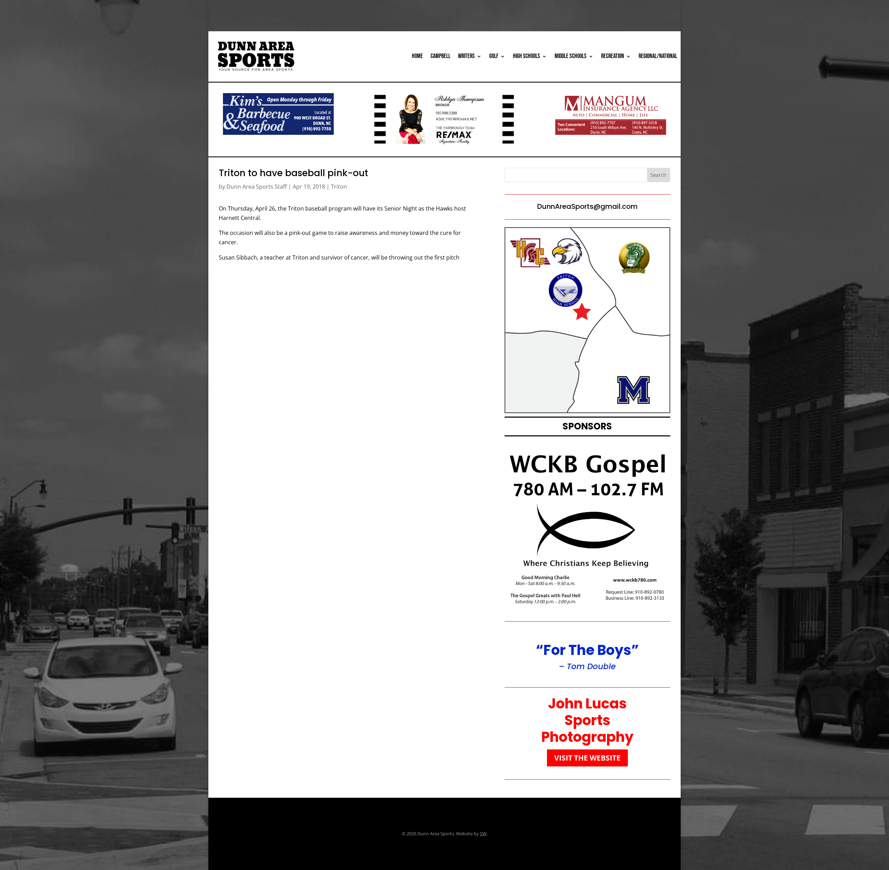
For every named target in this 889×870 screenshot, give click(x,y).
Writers (466, 56)
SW (483, 833)
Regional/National (658, 56)
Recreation (612, 56)
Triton (339, 186)
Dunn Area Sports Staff (256, 186)
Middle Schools (571, 56)
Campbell (440, 56)
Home (417, 56)
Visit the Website (587, 758)
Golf (493, 56)
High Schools (526, 56)
